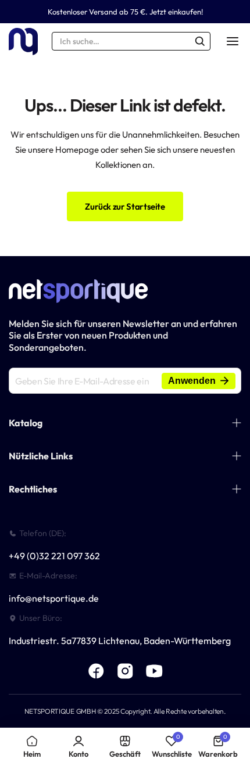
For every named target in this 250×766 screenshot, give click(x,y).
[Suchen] (200, 41)
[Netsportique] (23, 41)
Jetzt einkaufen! (176, 11)
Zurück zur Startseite (125, 206)
